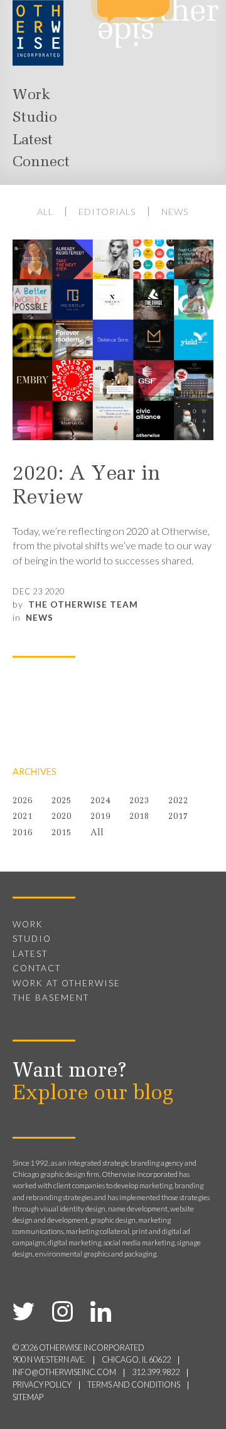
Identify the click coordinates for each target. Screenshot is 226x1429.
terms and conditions (133, 1384)
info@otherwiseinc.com (64, 1372)
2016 (23, 833)
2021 (23, 817)
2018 (139, 817)
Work (31, 95)
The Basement (51, 998)
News (175, 211)
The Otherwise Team (83, 604)
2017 (178, 817)
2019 (100, 817)
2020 (61, 817)
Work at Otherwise (67, 983)
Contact (37, 968)
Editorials (107, 211)
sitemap (28, 1397)
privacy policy (42, 1384)
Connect (41, 162)
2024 (100, 801)
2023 (139, 801)
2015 (61, 833)
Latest (33, 140)
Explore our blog (93, 1094)
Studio (35, 117)
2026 (23, 801)
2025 (61, 801)
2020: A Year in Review (86, 487)
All (45, 211)
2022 (178, 801)
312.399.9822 (156, 1372)
